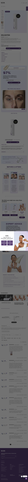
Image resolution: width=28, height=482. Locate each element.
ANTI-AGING (4, 241)
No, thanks (7, 246)
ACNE (4, 244)
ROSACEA (10, 241)
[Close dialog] (27, 231)
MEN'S (10, 244)
